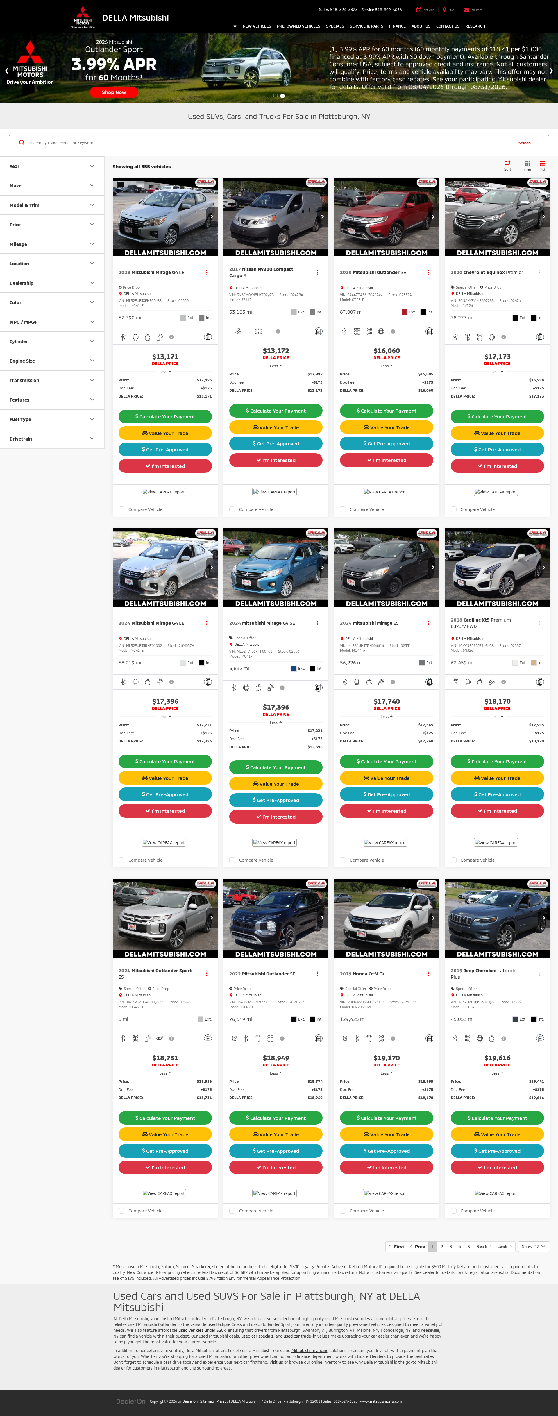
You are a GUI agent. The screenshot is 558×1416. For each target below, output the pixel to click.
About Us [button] (421, 26)
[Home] (235, 26)
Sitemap (207, 1401)
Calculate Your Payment (166, 416)
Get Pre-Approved (166, 449)
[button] (212, 217)
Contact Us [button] (447, 26)
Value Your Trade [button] (168, 433)
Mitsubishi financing (309, 1350)
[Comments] (208, 337)
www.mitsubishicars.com (381, 1401)
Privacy (222, 1401)
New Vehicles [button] (257, 26)
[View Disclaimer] (172, 337)
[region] (165, 390)
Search (524, 142)
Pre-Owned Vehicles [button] (298, 26)
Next (483, 1246)
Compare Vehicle (145, 509)
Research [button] (475, 26)
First (397, 1246)
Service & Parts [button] (366, 26)
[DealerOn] (131, 1401)
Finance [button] (397, 26)
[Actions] (207, 272)
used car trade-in (300, 1335)
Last (503, 1246)
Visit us (276, 1362)
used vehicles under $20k (202, 1330)
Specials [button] (335, 26)
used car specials (257, 1335)
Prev (418, 1246)
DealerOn (190, 1401)
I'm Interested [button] (168, 466)
